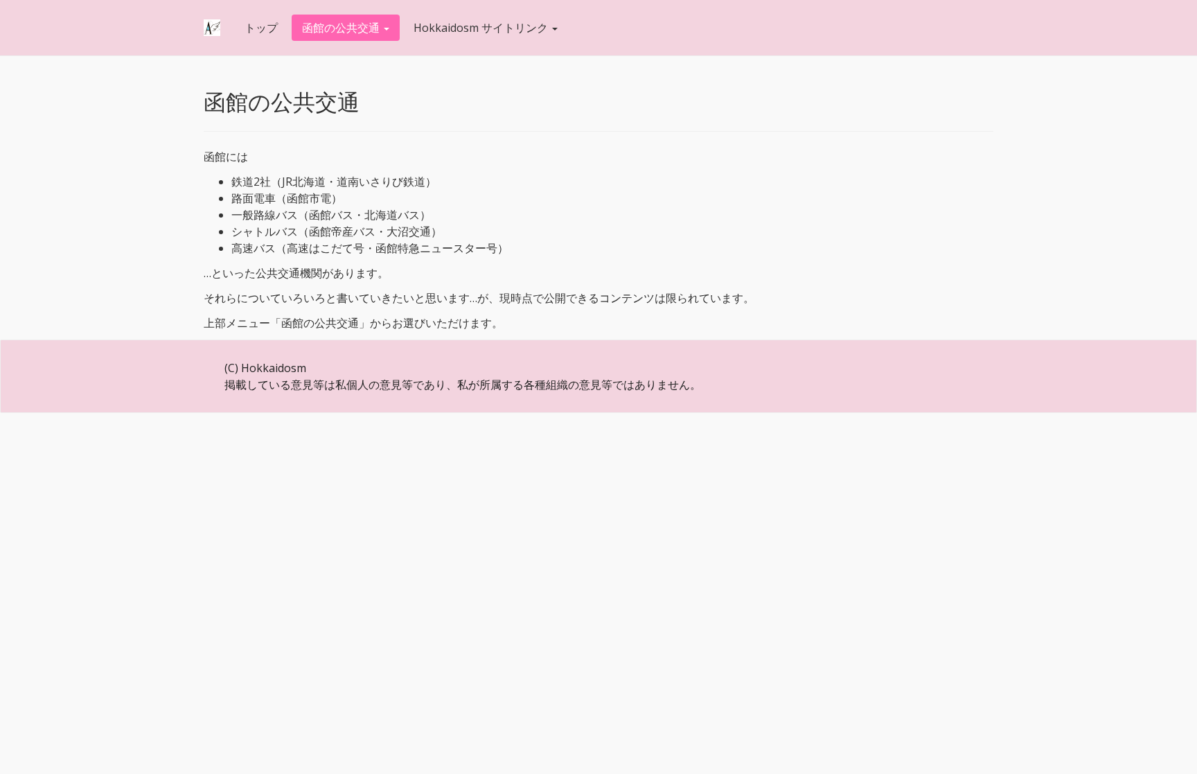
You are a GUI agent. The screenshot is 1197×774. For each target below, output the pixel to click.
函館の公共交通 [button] (342, 27)
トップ (261, 27)
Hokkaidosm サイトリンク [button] (482, 27)
